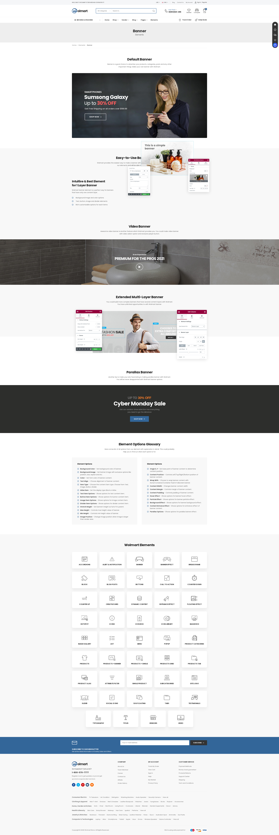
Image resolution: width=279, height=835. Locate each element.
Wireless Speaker (151, 819)
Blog (173, 2)
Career (120, 773)
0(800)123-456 (174, 12)
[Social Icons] (112, 697)
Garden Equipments (157, 806)
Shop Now (94, 117)
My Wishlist (152, 780)
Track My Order (153, 766)
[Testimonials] (194, 698)
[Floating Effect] (194, 598)
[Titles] (125, 717)
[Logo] (80, 10)
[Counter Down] (194, 578)
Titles (125, 723)
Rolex (145, 815)
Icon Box (139, 624)
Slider (84, 703)
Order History (122, 783)
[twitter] (78, 785)
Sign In (150, 773)
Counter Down (194, 584)
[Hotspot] (84, 618)
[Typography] (98, 717)
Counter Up (84, 604)
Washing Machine (127, 797)
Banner (139, 564)
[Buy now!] (275, 45)
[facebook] (73, 785)
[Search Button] (154, 10)
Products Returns (185, 773)
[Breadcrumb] (194, 559)
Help (149, 776)
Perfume (135, 810)
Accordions (84, 564)
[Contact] (166, 11)
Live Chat (171, 10)
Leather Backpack (126, 802)
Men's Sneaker (113, 802)
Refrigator (115, 797)
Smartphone (112, 819)
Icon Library (167, 624)
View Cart (151, 770)
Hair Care (119, 810)
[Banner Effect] (167, 559)
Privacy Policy (153, 783)
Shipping (182, 780)
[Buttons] (139, 578)
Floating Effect (194, 604)
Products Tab (194, 663)
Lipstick (127, 810)
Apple (128, 819)
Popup (167, 644)
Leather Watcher (135, 815)
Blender (145, 806)
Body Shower (101, 810)
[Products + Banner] (112, 658)
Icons (112, 624)
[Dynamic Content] (139, 598)
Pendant (102, 815)
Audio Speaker (141, 797)
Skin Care (90, 810)
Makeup (111, 810)
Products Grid (167, 663)
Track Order (186, 20)
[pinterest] (92, 785)
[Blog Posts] (112, 578)
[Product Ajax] (84, 677)
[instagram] (83, 785)
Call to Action (167, 584)
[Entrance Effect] (167, 598)
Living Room (119, 806)
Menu (139, 644)
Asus (134, 819)
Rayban (169, 802)
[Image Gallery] (84, 637)
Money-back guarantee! (187, 770)
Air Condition (105, 797)
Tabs (167, 703)
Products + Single (139, 663)
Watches (138, 802)
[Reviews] (275, 40)
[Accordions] (84, 559)
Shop (115, 20)
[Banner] (139, 559)
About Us (121, 766)
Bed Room (109, 806)
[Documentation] (275, 29)
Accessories (179, 802)
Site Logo (194, 683)
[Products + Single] (139, 658)
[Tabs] (167, 698)
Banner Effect (167, 564)
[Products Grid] (167, 658)
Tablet (121, 819)
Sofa (95, 806)
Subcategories (167, 683)
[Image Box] (194, 618)
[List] (112, 638)
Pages (143, 20)
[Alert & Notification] (112, 559)
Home (107, 20)
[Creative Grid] (112, 598)
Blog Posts (112, 584)
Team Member (123, 770)
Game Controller (165, 819)
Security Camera (155, 797)
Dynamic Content (139, 604)
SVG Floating (139, 703)
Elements (154, 20)
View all (165, 797)
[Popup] (167, 638)
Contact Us (180, 2)
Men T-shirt (94, 802)
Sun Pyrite (181, 815)
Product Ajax (84, 683)
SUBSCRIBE (197, 743)
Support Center (184, 776)
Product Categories (194, 644)
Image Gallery (84, 644)
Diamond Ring (112, 815)
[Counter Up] (84, 598)
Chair (101, 806)
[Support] (275, 35)
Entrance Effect (166, 604)
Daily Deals (202, 20)
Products (84, 663)
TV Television (93, 797)
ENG (165, 2)
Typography (98, 723)
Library (175, 806)
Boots (163, 802)
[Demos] (275, 24)
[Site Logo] (194, 677)
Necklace (93, 815)
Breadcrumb (194, 564)
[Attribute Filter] (112, 677)
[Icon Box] (139, 618)
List (112, 644)
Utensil (137, 806)
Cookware (129, 806)
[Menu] (139, 638)
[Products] (84, 657)
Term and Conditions (186, 783)
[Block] (84, 578)
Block (84, 584)
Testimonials (194, 703)
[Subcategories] (167, 677)
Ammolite (172, 815)
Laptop (98, 819)
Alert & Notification (112, 564)
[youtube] (87, 785)
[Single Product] (139, 677)
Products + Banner (112, 663)
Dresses (103, 802)
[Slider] (84, 697)
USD (157, 2)
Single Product (139, 683)
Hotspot (85, 624)
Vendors (153, 723)
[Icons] (112, 618)
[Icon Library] (167, 618)
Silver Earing (123, 815)
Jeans (146, 802)
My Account (189, 2)
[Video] (180, 717)
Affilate (120, 780)
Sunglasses (154, 802)
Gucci (152, 815)
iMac (104, 819)
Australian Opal (161, 815)
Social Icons (112, 703)
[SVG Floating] (139, 697)
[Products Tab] (194, 658)
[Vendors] (153, 717)
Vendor (124, 20)
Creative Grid (112, 604)
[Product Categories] (194, 637)
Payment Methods (185, 766)
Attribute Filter (112, 683)
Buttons (139, 584)
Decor (168, 806)
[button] (139, 267)
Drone (140, 819)
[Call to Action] (167, 578)
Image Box (194, 624)
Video (180, 723)
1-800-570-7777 (80, 772)
